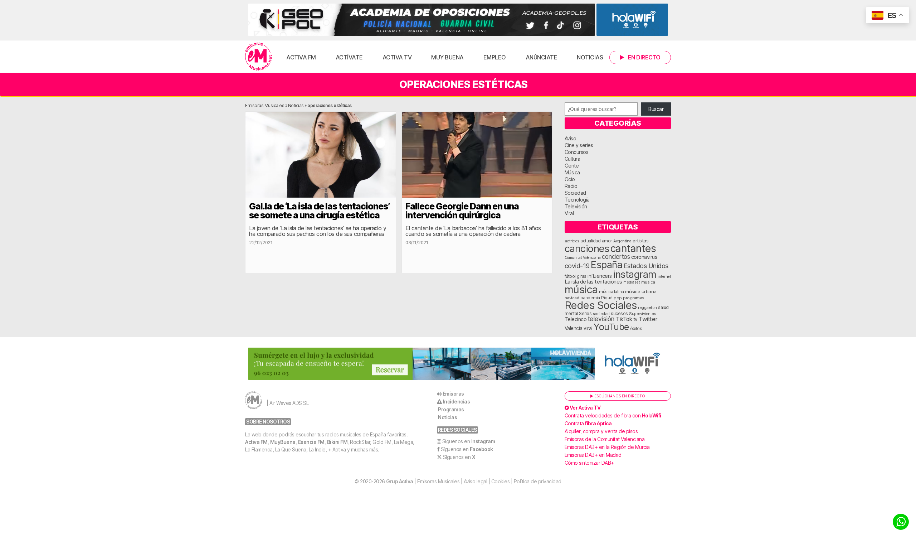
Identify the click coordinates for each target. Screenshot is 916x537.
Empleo (494, 57)
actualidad (590, 240)
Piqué (607, 297)
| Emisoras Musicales (422, 481)
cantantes (633, 248)
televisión (601, 319)
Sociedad (575, 193)
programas (633, 297)
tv (635, 319)
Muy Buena (447, 57)
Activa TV (397, 57)
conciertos (616, 256)
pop (618, 297)
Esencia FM (311, 442)
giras (581, 276)
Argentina (622, 240)
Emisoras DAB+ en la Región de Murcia (607, 447)
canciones (587, 249)
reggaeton (647, 307)
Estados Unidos (646, 266)
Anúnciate (541, 57)
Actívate (349, 57)
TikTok (624, 319)
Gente (572, 166)
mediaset (631, 282)
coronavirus (644, 257)
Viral (569, 213)
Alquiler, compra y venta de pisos (601, 431)
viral (588, 328)
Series (585, 313)
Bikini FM (337, 442)
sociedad (601, 313)
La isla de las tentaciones (593, 282)
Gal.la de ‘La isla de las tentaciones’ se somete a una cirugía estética (319, 211)
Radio (571, 186)
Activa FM (301, 57)
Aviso (570, 138)
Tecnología (577, 200)
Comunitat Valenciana (583, 257)
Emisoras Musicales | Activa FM (258, 56)
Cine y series (579, 145)
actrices (572, 240)
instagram (635, 274)
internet (664, 276)
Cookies (500, 481)
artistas (640, 240)
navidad (572, 297)
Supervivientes (642, 313)
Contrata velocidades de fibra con (613, 415)
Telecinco (576, 319)
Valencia (574, 328)
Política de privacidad (537, 481)
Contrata (588, 423)
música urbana (641, 291)
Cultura (572, 159)
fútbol (570, 276)
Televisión (576, 206)
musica (648, 282)
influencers (600, 276)
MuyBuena (283, 442)
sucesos (619, 313)
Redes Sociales (601, 305)
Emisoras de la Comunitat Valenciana (605, 439)
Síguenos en (468, 441)
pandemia (590, 297)
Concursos (577, 152)
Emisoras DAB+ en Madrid (593, 455)
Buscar (655, 109)
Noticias (590, 57)
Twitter (648, 319)
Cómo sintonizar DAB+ (589, 463)
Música (572, 172)
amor (607, 240)
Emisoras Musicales (264, 105)
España (606, 264)
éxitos (636, 328)
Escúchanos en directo (619, 396)
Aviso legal (475, 481)
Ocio (570, 179)
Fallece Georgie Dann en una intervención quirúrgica (462, 211)
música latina (611, 291)
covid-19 (577, 266)
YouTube (611, 326)
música (581, 289)
